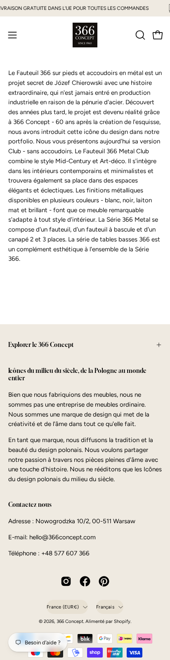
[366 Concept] (85, 35)
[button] (139, 35)
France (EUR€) (63, 607)
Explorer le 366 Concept (41, 344)
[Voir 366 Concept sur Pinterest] (104, 581)
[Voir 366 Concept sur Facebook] (85, 581)
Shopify (122, 621)
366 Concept (70, 621)
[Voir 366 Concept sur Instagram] (66, 581)
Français (105, 607)
